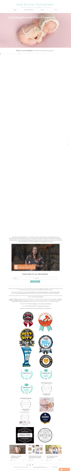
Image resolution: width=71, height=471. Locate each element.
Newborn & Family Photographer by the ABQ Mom (39, 308)
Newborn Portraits (13, 299)
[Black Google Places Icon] (32, 465)
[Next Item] (67, 144)
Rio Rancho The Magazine (43, 306)
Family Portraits (24, 301)
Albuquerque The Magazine (45, 303)
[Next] (64, 30)
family (52, 288)
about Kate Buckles (21, 293)
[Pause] (13, 269)
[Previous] (6, 30)
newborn (46, 288)
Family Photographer (55, 292)
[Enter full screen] (58, 269)
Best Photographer (32, 303)
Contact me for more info (37, 296)
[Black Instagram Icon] (30, 465)
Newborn (27, 292)
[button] (29, 10)
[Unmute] (15, 269)
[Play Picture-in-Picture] (56, 269)
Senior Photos (15, 301)
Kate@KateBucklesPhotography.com (40, 467)
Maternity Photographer (42, 292)
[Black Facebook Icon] (27, 465)
